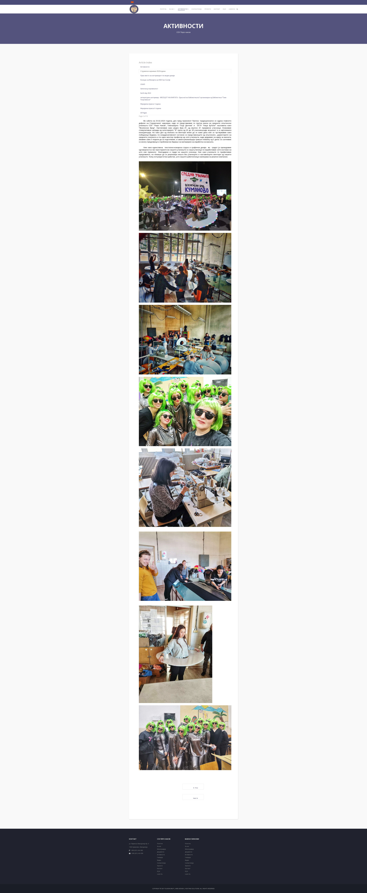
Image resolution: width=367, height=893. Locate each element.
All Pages (143, 113)
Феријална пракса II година (150, 108)
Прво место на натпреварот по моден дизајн (157, 76)
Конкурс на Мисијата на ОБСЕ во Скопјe (155, 80)
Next (190, 798)
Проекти (207, 9)
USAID (142, 84)
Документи (160, 852)
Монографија (161, 849)
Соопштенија (196, 9)
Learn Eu (232, 9)
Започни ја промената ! (149, 89)
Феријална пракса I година (150, 104)
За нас (171, 9)
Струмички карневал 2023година (152, 71)
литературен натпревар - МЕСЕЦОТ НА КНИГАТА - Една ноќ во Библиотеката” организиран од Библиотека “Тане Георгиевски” (183, 98)
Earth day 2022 (145, 93)
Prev (198, 788)
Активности (182, 9)
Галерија (160, 857)
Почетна (163, 9)
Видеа (159, 860)
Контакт (217, 9)
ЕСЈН (224, 9)
